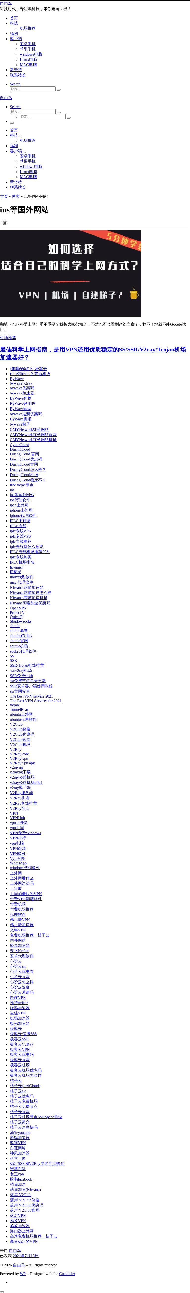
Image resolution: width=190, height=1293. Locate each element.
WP (23, 1274)
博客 (16, 196)
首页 (4, 196)
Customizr (67, 1274)
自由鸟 (15, 1251)
